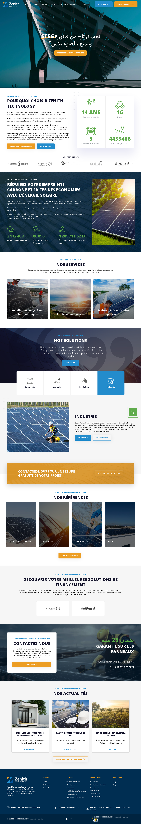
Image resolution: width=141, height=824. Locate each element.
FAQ (114, 782)
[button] (8, 163)
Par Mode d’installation (98, 785)
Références (54, 4)
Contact (84, 4)
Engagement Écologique (75, 797)
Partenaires (70, 788)
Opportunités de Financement (95, 789)
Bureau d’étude (71, 794)
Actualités (64, 4)
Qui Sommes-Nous (73, 782)
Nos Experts (70, 785)
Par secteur (94, 782)
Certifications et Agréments (76, 791)
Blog (114, 785)
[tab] (30, 383)
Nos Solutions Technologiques (96, 795)
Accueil (27, 4)
